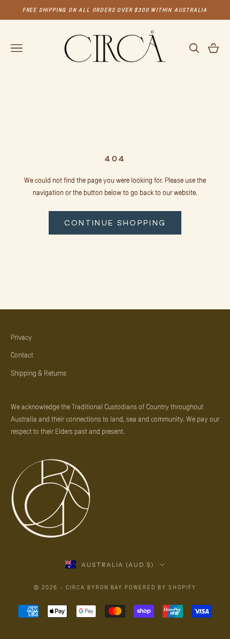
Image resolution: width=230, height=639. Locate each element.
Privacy (21, 336)
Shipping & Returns (38, 372)
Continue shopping (115, 223)
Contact (22, 354)
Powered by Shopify (160, 586)
